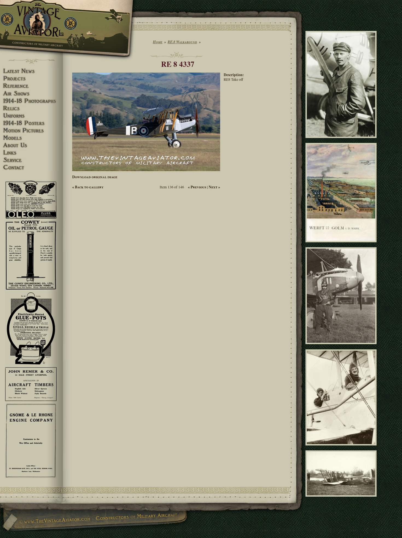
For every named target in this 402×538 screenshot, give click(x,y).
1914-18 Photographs (31, 101)
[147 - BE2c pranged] (341, 499)
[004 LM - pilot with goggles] (341, 140)
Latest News (31, 71)
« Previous (197, 187)
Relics (31, 108)
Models (31, 138)
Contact (31, 167)
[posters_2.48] (341, 245)
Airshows (31, 93)
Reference (31, 86)
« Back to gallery (88, 187)
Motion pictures (31, 130)
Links (31, 152)
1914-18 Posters (31, 123)
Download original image (94, 177)
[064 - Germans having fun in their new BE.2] (341, 448)
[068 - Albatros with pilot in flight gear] (341, 346)
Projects (31, 78)
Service (31, 160)
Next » (214, 187)
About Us (31, 145)
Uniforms (31, 115)
